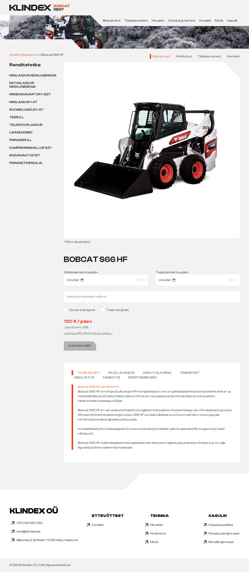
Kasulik (232, 20)
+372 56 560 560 (29, 523)
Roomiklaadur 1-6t (26, 109)
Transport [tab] (190, 373)
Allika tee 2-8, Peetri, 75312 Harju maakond (47, 540)
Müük (219, 20)
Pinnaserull (20, 140)
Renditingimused (221, 542)
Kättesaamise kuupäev (81, 272)
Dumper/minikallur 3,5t (30, 148)
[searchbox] (152, 296)
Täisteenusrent (136, 20)
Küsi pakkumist (79, 345)
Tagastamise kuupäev (172, 272)
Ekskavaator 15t (24, 155)
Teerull (16, 117)
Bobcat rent (111, 20)
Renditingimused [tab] (142, 377)
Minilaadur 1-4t (23, 102)
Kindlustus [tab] (84, 377)
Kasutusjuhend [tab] (157, 373)
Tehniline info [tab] (88, 373)
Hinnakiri (158, 20)
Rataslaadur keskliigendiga (22, 84)
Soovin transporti (82, 310)
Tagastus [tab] (111, 377)
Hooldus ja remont (181, 20)
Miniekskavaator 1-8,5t (30, 94)
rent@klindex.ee (28, 531)
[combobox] (152, 296)
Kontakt (205, 20)
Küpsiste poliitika (221, 525)
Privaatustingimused (224, 533)
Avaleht (15, 55)
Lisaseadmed (20, 132)
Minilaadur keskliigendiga (32, 75)
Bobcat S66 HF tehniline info (98, 387)
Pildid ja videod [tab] (121, 373)
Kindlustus (184, 56)
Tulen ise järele (117, 310)
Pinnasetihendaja (25, 163)
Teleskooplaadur (25, 125)
